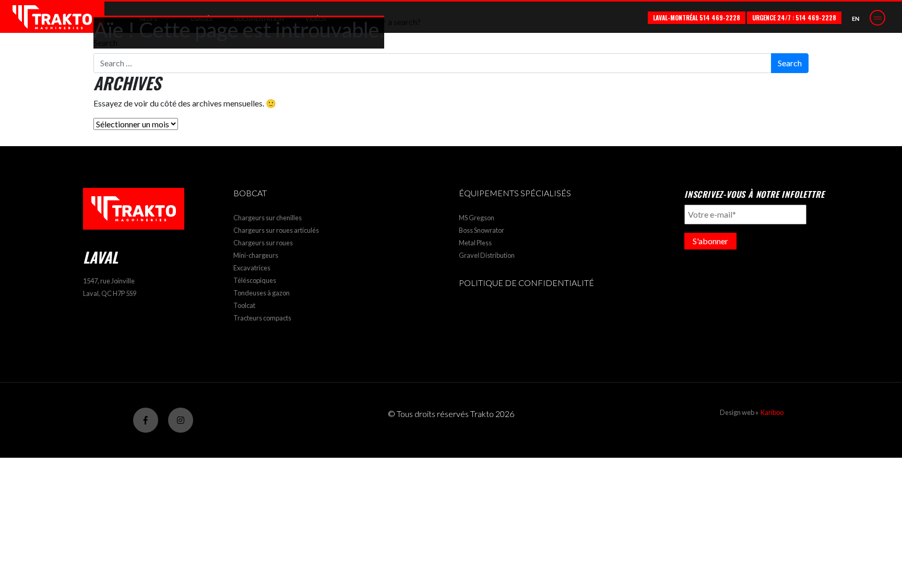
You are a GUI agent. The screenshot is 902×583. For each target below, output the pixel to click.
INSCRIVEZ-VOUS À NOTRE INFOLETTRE (754, 194)
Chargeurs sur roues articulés (276, 230)
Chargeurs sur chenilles (267, 217)
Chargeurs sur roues (263, 243)
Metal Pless (475, 243)
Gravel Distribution (487, 255)
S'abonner (710, 241)
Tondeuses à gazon (261, 293)
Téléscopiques (254, 280)
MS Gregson (476, 217)
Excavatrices (251, 268)
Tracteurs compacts (262, 318)
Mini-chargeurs (255, 255)
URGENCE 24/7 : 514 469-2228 (794, 17)
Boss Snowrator (481, 230)
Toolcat (244, 305)
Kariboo (772, 412)
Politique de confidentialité (526, 283)
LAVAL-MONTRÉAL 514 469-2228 (696, 17)
